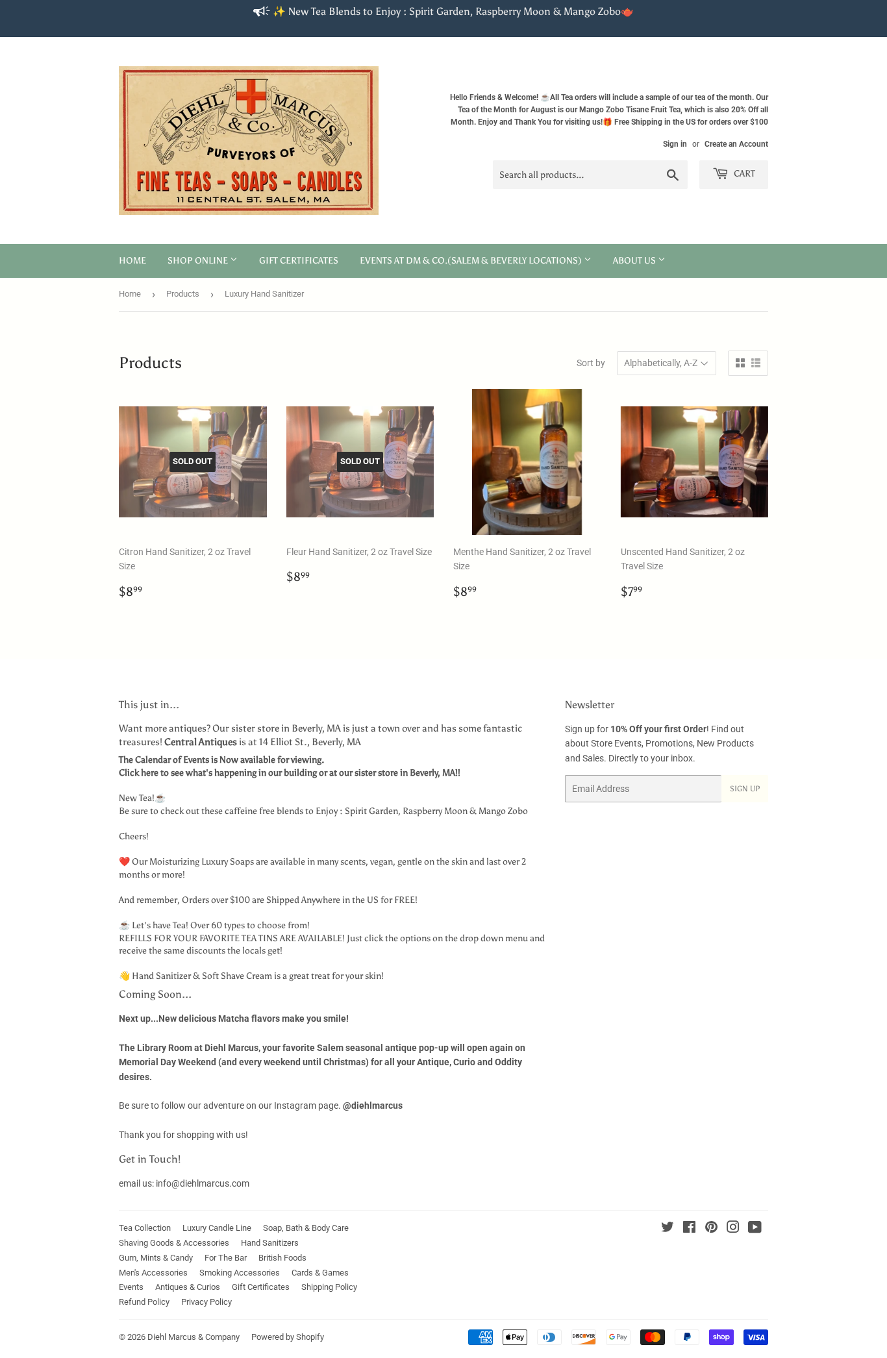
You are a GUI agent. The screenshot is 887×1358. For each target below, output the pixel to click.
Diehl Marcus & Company (193, 1337)
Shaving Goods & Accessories (174, 1243)
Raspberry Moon (435, 811)
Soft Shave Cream (237, 975)
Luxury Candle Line (216, 1228)
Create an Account (736, 144)
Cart (743, 173)
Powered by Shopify (287, 1337)
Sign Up (745, 788)
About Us (635, 260)
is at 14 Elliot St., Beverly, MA (262, 742)
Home (132, 260)
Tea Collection (145, 1228)
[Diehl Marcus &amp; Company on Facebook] (689, 1229)
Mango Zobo (503, 811)
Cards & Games (320, 1273)
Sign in (675, 144)
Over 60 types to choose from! (250, 925)
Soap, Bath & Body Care (306, 1228)
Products (182, 294)
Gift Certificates (298, 260)
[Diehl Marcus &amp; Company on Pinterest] (711, 1229)
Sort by (591, 363)
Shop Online (199, 260)
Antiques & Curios (187, 1287)
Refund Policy (144, 1302)
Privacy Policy (206, 1302)
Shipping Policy (329, 1287)
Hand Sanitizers (270, 1243)
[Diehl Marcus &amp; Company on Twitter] (667, 1229)
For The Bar (226, 1258)
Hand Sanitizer (161, 975)
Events (131, 1287)
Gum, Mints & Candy (156, 1258)
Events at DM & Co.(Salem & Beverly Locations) (472, 260)
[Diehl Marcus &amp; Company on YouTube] (755, 1229)
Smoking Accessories (239, 1273)
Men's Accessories (153, 1273)
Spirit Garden (371, 811)
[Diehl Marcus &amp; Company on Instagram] (733, 1229)
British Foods (282, 1258)
